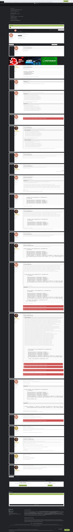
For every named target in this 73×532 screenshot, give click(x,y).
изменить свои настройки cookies (38, 530)
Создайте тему (12, 9)
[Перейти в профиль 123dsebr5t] (16, 428)
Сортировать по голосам (61, 44)
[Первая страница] (9, 44)
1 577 (15, 71)
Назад (11, 44)
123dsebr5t (16, 430)
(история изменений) (40, 191)
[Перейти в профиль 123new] (16, 128)
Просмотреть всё (36, 504)
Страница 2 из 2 (18, 44)
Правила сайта (11, 512)
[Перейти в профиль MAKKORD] (10, 27)
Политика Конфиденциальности (13, 513)
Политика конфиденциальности (37, 523)
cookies (24, 530)
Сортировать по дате (54, 44)
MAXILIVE (11, 37)
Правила (28, 529)
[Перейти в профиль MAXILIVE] (15, 30)
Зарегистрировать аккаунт (23, 485)
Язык (31, 523)
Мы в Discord (37, 3)
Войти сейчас (50, 485)
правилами (21, 16)
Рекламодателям (11, 511)
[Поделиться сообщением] (63, 33)
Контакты (10, 514)
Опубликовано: (22, 33)
